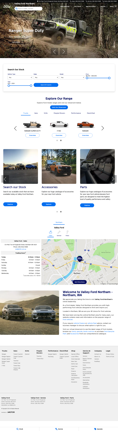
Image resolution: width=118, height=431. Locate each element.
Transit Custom (18, 354)
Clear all (107, 70)
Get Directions (80, 282)
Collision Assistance (86, 387)
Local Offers (75, 356)
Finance (73, 371)
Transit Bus (16, 365)
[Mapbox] (46, 283)
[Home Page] (7, 6)
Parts (84, 365)
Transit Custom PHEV (64, 357)
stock (74, 331)
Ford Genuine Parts (87, 368)
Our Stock (77, 6)
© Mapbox (103, 284)
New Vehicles (65, 6)
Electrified (91, 113)
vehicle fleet (92, 323)
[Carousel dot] (57, 140)
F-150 (3, 365)
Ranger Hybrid (6, 359)
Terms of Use (110, 356)
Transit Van (16, 363)
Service (102, 6)
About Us (97, 356)
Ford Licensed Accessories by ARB (87, 373)
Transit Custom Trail (18, 357)
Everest (27, 354)
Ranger (4, 354)
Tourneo (15, 361)
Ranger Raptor (6, 356)
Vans (36, 113)
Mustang (50, 356)
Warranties (86, 380)
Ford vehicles (68, 319)
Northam (59, 222)
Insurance (74, 382)
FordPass (97, 361)
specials (80, 331)
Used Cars (74, 366)
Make (35, 74)
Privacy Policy (110, 354)
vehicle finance (79, 323)
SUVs (46, 113)
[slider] (87, 78)
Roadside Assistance (86, 383)
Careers (96, 359)
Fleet (72, 369)
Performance (76, 113)
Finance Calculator (74, 374)
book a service (88, 331)
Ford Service (86, 363)
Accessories (74, 334)
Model (61, 74)
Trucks (25, 113)
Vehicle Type (11, 74)
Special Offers (91, 6)
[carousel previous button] (54, 51)
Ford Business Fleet (75, 378)
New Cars (74, 361)
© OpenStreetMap (112, 284)
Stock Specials (75, 359)
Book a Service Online (87, 359)
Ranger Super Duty (6, 362)
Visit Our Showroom (59, 107)
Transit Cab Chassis (16, 369)
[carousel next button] (63, 51)
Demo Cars (74, 364)
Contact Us (97, 354)
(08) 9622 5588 (23, 247)
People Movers (59, 113)
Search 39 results (46, 85)
